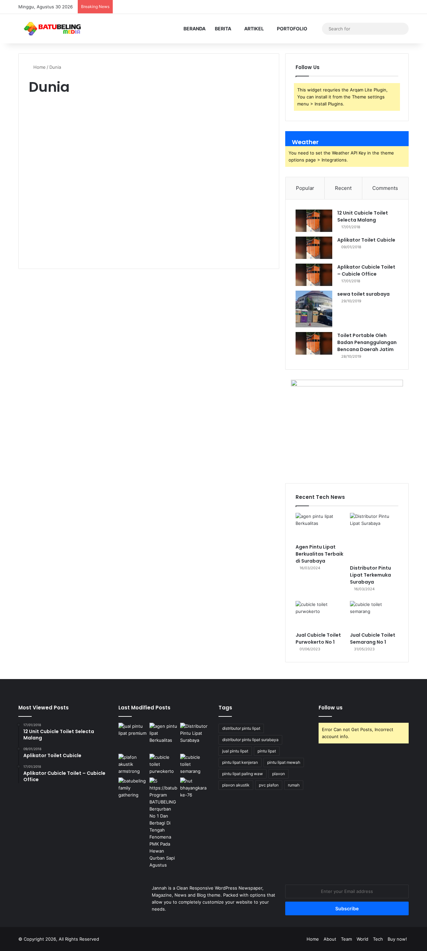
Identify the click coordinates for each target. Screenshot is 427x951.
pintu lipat (267, 750)
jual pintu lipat (235, 750)
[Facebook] (344, 7)
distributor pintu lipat (241, 728)
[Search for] (402, 29)
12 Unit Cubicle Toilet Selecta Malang (362, 216)
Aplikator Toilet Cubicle (366, 240)
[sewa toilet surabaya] (314, 309)
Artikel (254, 28)
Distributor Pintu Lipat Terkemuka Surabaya (370, 575)
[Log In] (384, 7)
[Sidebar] (404, 7)
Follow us (331, 707)
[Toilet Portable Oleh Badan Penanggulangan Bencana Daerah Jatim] (314, 343)
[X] (354, 7)
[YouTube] (364, 7)
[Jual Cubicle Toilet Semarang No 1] (374, 614)
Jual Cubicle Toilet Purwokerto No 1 (318, 638)
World (362, 939)
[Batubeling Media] (52, 28)
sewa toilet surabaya (363, 294)
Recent (343, 188)
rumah (294, 784)
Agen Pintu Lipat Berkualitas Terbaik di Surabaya (319, 554)
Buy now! (397, 939)
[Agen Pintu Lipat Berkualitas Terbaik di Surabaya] (320, 526)
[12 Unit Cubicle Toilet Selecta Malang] (314, 221)
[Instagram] (374, 7)
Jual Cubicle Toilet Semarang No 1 (372, 638)
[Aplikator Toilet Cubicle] (314, 248)
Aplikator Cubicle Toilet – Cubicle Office (366, 270)
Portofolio (292, 28)
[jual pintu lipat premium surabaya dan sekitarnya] (132, 737)
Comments (385, 188)
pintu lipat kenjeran (240, 762)
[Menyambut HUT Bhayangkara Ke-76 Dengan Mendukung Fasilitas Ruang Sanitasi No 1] (194, 788)
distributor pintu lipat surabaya (250, 739)
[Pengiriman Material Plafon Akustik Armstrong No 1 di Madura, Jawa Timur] (132, 764)
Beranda (194, 28)
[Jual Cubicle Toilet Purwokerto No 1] (320, 614)
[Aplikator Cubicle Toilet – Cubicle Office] (314, 275)
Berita (223, 28)
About (330, 939)
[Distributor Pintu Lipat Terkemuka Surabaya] (374, 537)
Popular (305, 188)
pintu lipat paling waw (242, 773)
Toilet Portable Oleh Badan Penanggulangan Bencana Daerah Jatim (367, 342)
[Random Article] (394, 7)
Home (39, 67)
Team (346, 939)
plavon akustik (236, 784)
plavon (278, 773)
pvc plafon (269, 784)
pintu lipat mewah (283, 762)
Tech (378, 939)
